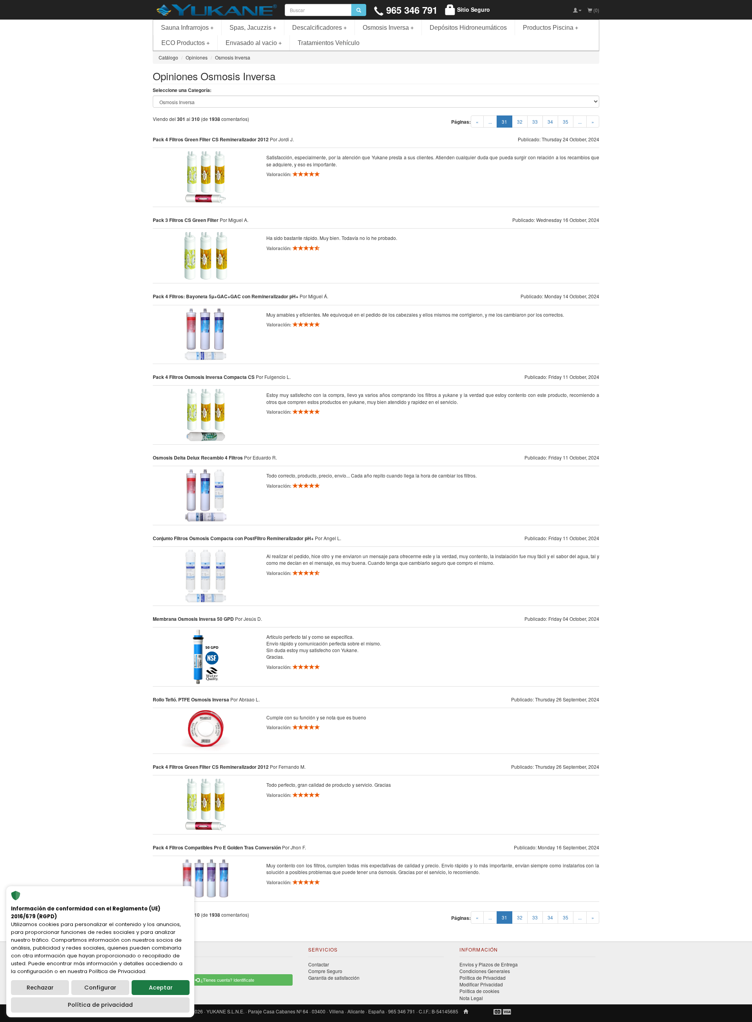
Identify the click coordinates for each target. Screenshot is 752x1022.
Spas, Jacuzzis (253, 27)
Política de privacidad (100, 1005)
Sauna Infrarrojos (187, 27)
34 (550, 121)
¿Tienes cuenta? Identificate (226, 980)
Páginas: (461, 122)
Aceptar (161, 987)
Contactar (318, 964)
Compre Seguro (325, 971)
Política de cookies (479, 991)
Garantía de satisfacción (334, 977)
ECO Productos (185, 43)
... (490, 121)
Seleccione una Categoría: (182, 90)
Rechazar (40, 987)
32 (519, 121)
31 (507, 121)
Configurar (100, 987)
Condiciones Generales (484, 971)
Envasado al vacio (254, 43)
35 (565, 121)
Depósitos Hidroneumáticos (468, 27)
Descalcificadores (319, 27)
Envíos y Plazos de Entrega (488, 964)
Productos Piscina (550, 27)
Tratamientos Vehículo (329, 43)
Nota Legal (471, 998)
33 (535, 121)
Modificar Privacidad (481, 984)
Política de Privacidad (482, 977)
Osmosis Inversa (388, 27)
